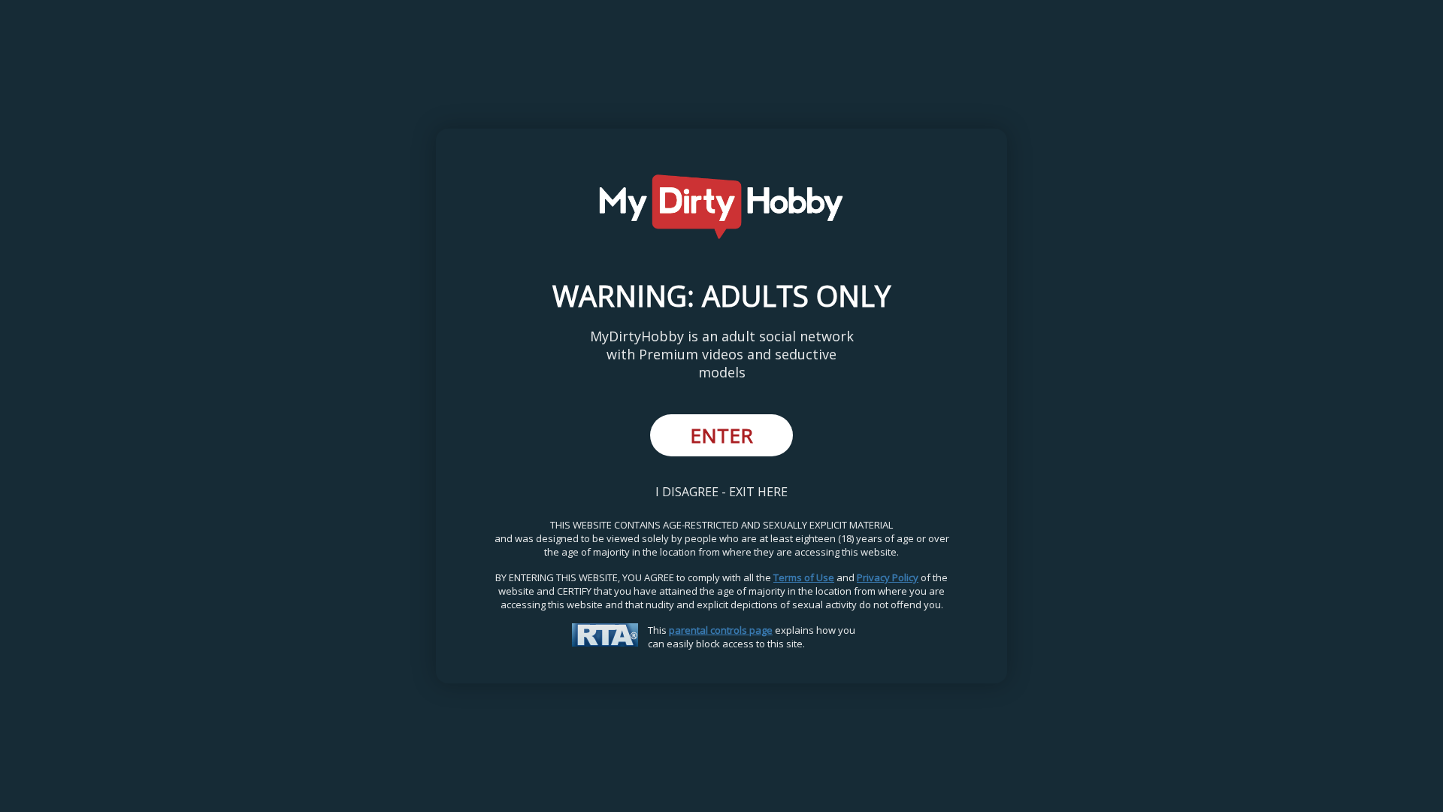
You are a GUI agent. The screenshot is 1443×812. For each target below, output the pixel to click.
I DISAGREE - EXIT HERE (721, 491)
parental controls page (721, 630)
